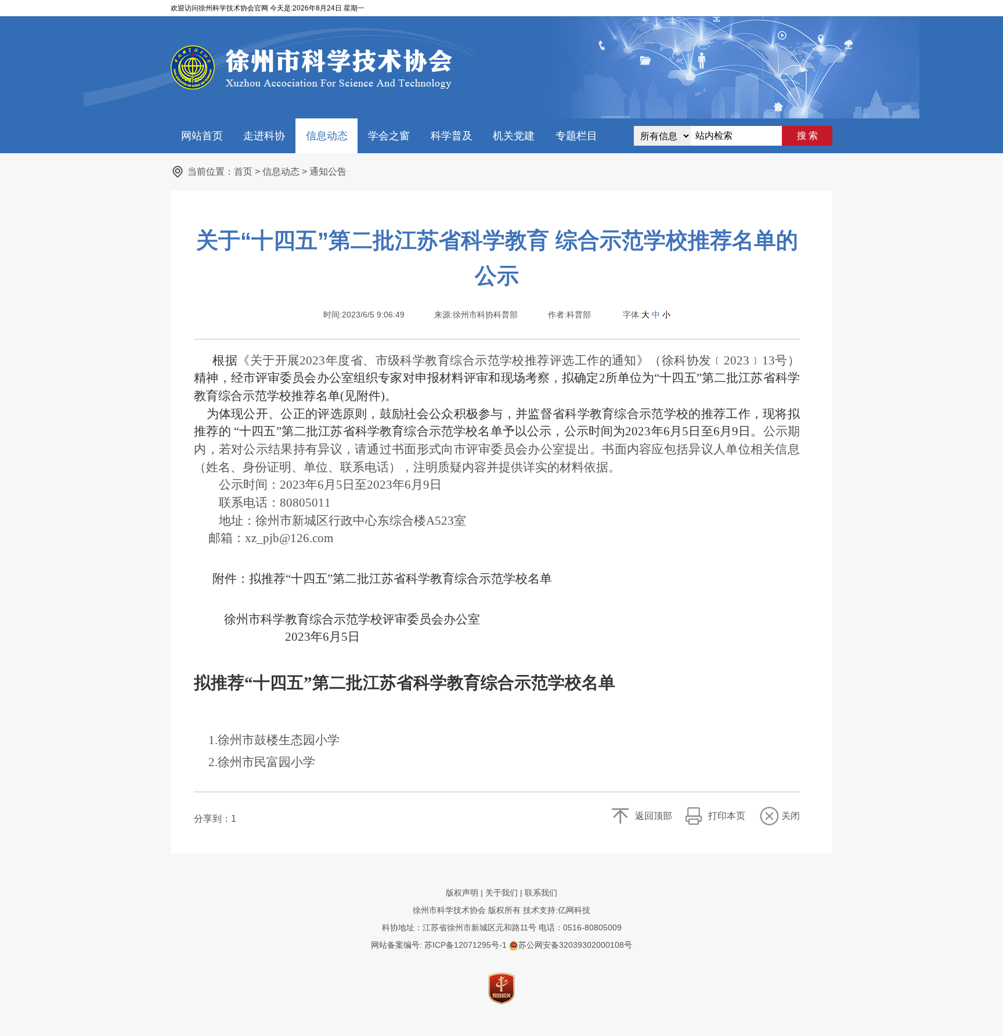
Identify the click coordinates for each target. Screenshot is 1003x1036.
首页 (243, 171)
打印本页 (726, 816)
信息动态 (327, 136)
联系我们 (541, 892)
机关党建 (514, 136)
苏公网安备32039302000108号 (575, 945)
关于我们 (501, 892)
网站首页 (202, 136)
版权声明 (462, 892)
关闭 (790, 816)
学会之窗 (389, 136)
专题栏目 (576, 136)
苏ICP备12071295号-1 (465, 945)
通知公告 (328, 171)
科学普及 (451, 136)
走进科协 (264, 136)
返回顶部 (653, 816)
